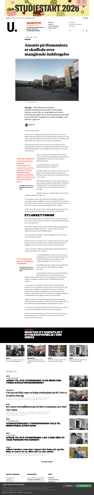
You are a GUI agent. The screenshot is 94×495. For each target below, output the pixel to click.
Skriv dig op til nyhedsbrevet (75, 24)
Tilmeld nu (27, 340)
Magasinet (50, 24)
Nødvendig (6, 492)
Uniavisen (8, 18)
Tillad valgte (69, 485)
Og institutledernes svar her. (55, 303)
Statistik (22, 492)
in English (85, 18)
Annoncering (51, 481)
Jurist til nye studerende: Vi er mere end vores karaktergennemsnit (35, 29)
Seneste (34, 23)
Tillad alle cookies (84, 485)
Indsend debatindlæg (53, 26)
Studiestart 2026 (52, 28)
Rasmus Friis (32, 124)
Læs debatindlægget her (41, 303)
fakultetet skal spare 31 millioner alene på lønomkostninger (40, 136)
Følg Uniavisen (72, 26)
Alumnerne (51, 22)
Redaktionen (51, 477)
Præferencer (14, 492)
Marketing (29, 492)
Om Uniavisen (72, 22)
